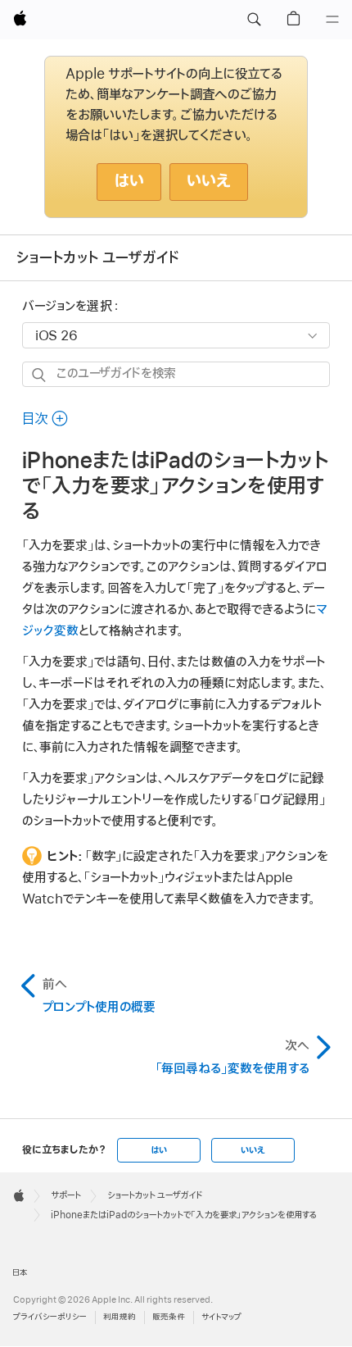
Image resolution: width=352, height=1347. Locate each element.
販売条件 (168, 1317)
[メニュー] (332, 19)
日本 (20, 1272)
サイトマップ (221, 1317)
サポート (66, 1195)
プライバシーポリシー (50, 1317)
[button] (253, 19)
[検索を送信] (39, 375)
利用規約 (119, 1317)
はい (129, 181)
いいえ (209, 181)
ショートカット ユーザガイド (98, 257)
